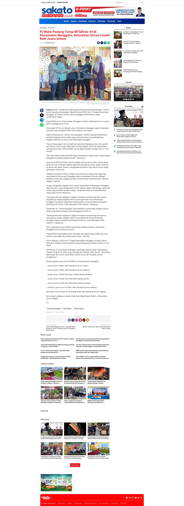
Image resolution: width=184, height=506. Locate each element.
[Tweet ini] (101, 42)
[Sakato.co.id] (57, 11)
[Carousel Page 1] (124, 99)
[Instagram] (76, 320)
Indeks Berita (61, 503)
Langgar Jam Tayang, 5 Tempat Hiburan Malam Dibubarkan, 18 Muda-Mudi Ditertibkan (56, 357)
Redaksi (69, 503)
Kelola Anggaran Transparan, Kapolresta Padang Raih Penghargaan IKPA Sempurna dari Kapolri (132, 61)
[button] (142, 2)
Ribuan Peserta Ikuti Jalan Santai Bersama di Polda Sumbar (96, 326)
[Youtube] (80, 320)
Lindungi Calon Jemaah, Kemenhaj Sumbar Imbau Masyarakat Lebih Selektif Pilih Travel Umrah (51, 437)
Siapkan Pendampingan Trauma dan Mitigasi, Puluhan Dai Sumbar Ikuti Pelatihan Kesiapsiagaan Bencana (133, 32)
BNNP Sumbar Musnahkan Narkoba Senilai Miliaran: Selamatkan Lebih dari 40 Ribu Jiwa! (92, 351)
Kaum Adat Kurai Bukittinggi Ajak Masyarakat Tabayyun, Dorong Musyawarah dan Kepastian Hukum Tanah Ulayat (75, 437)
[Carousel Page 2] (126, 99)
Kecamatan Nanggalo (54, 308)
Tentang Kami (78, 503)
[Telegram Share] (105, 42)
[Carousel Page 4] (131, 99)
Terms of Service (104, 503)
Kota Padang (67, 308)
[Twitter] (72, 320)
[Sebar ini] (98, 42)
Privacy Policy (115, 503)
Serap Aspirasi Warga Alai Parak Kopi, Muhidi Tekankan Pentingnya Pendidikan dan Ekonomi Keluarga (133, 51)
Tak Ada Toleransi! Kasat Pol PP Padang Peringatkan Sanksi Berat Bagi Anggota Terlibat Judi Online (92, 345)
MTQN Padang (78, 308)
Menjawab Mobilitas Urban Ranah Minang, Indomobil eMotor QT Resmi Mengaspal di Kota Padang (128, 96)
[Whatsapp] (108, 42)
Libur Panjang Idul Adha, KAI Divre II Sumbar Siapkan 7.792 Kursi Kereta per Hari (57, 339)
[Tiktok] (84, 320)
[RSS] (87, 320)
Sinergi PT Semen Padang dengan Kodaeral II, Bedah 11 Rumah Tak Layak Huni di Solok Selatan (132, 42)
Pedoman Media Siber (90, 503)
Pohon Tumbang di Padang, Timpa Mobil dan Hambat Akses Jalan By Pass (55, 351)
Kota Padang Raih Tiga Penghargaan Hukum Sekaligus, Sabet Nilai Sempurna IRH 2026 (133, 70)
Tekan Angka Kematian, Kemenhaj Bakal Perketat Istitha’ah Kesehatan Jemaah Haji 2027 (98, 437)
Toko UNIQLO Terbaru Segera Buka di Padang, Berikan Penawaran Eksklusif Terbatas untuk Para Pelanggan (92, 357)
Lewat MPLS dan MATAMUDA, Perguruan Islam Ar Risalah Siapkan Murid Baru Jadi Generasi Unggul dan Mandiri (98, 457)
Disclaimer (124, 503)
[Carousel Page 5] (133, 99)
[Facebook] (69, 320)
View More (75, 465)
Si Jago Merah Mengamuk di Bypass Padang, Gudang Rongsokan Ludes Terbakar (57, 345)
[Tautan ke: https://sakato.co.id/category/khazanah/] (142, 106)
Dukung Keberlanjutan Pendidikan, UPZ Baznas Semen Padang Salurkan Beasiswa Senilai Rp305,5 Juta (74, 457)
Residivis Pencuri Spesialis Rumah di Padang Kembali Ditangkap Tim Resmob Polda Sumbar (92, 339)
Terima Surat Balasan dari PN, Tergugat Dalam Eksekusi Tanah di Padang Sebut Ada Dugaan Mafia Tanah (60, 327)
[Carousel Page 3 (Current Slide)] (129, 99)
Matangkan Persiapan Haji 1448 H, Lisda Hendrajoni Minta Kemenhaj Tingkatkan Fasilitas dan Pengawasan (51, 457)
